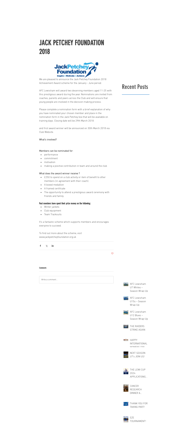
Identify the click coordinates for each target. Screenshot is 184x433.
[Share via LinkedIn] (52, 246)
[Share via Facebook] (40, 246)
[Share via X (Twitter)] (46, 246)
